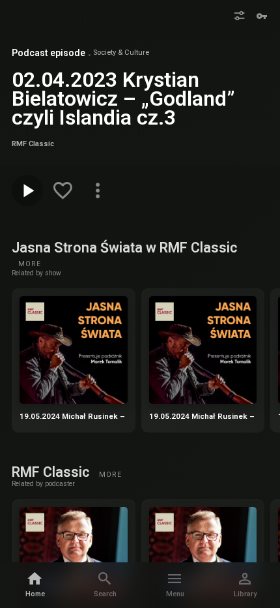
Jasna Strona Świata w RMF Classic (124, 247)
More (29, 264)
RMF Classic (52, 472)
